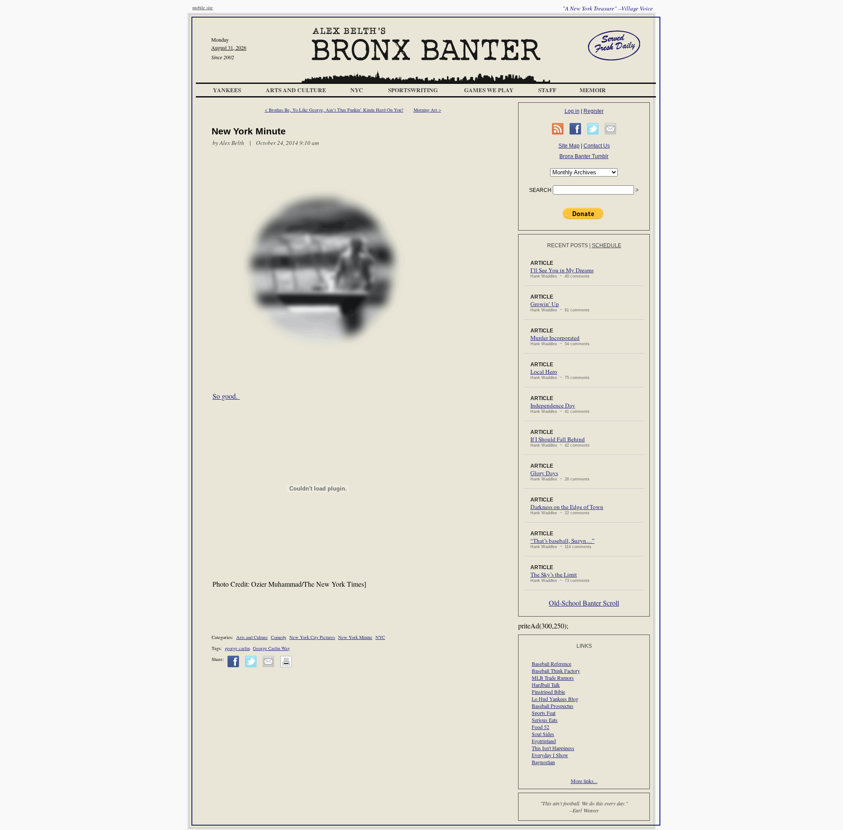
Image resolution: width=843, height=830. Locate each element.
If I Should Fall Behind (557, 439)
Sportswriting (413, 90)
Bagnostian (543, 761)
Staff (547, 90)
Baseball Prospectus (552, 705)
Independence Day (552, 405)
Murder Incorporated (555, 338)
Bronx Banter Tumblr (584, 156)
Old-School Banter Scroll (584, 602)
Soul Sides (543, 733)
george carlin (237, 648)
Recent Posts (567, 245)
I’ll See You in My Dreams (562, 270)
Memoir (593, 90)
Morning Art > (427, 110)
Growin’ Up (544, 304)
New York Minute (355, 637)
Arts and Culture (296, 90)
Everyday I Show (550, 754)
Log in (572, 111)
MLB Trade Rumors (553, 677)
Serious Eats (545, 719)
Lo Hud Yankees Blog (555, 698)
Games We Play (489, 90)
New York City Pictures (312, 637)
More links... (584, 780)
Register (594, 111)
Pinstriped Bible (548, 691)
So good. (226, 396)
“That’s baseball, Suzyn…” (562, 541)
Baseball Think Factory (556, 670)
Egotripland (544, 740)
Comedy (278, 637)
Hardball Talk (546, 684)
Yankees (227, 90)
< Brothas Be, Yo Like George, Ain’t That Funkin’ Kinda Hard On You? (334, 110)
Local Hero (543, 371)
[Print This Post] (286, 666)
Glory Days (544, 473)
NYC (356, 90)
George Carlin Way (271, 648)
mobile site (202, 7)
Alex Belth (232, 143)
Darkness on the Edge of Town (566, 507)
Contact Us (597, 146)
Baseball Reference (551, 663)
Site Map (569, 146)
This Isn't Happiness (553, 747)
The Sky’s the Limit (553, 574)
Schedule (606, 245)
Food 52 (540, 726)
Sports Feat (543, 712)
